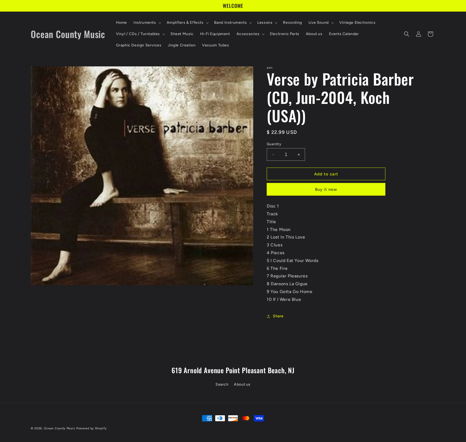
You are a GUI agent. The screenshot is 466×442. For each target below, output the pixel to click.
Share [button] (278, 316)
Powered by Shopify (91, 428)
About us (242, 384)
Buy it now (326, 189)
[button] (146, 22)
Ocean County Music (60, 428)
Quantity (274, 144)
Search (222, 384)
